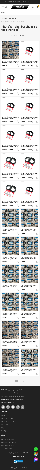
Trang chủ (4, 18)
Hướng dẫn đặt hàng (7, 445)
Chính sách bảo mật (7, 422)
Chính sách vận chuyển (8, 442)
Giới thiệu (4, 416)
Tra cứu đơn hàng (6, 448)
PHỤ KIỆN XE (12, 18)
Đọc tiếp (18, 290)
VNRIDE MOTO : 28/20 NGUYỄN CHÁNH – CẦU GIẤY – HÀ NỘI (20, 2)
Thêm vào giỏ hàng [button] (18, 65)
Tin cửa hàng (5, 425)
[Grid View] (38, 36)
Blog (2, 428)
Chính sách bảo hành (7, 419)
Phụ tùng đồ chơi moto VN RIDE (19, 453)
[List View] (34, 36)
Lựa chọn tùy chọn (37, 65)
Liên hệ (3, 431)
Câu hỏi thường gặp (7, 439)
